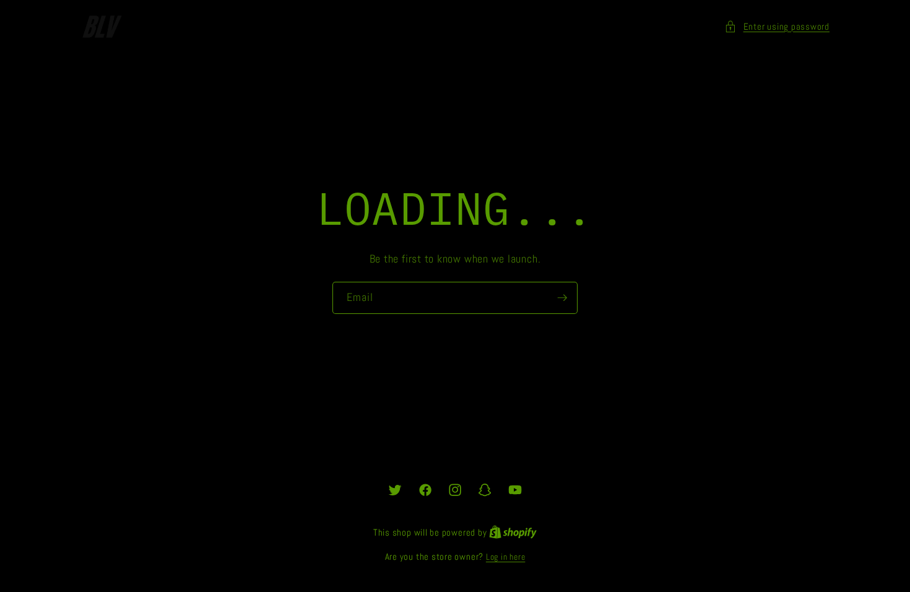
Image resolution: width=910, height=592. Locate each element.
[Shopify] (513, 532)
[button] (777, 27)
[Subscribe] (562, 298)
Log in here (505, 556)
